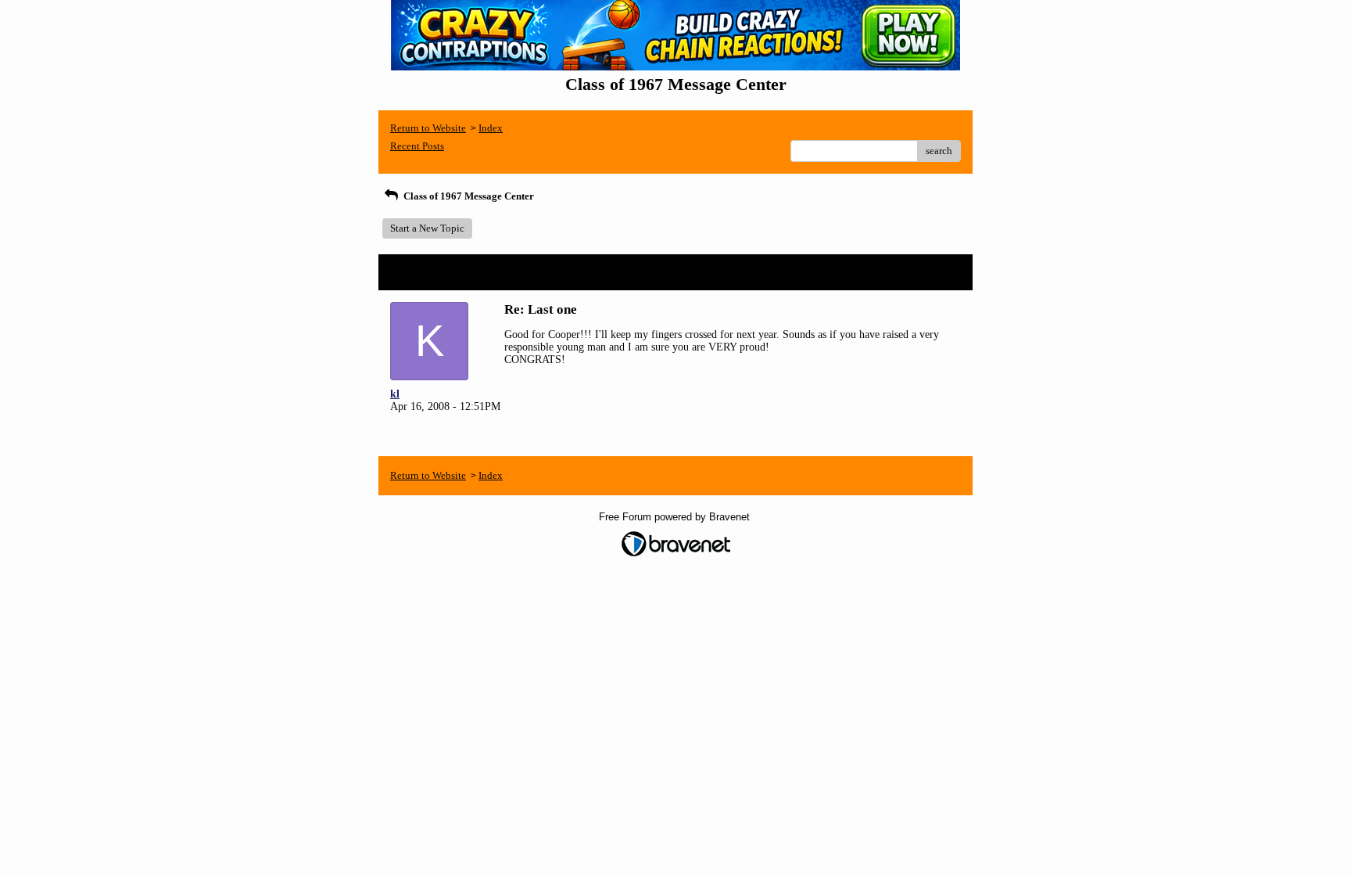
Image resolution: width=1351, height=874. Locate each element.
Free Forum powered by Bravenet (676, 517)
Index (490, 128)
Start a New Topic (427, 228)
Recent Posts (417, 146)
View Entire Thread (917, 272)
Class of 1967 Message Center (467, 196)
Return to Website (428, 128)
